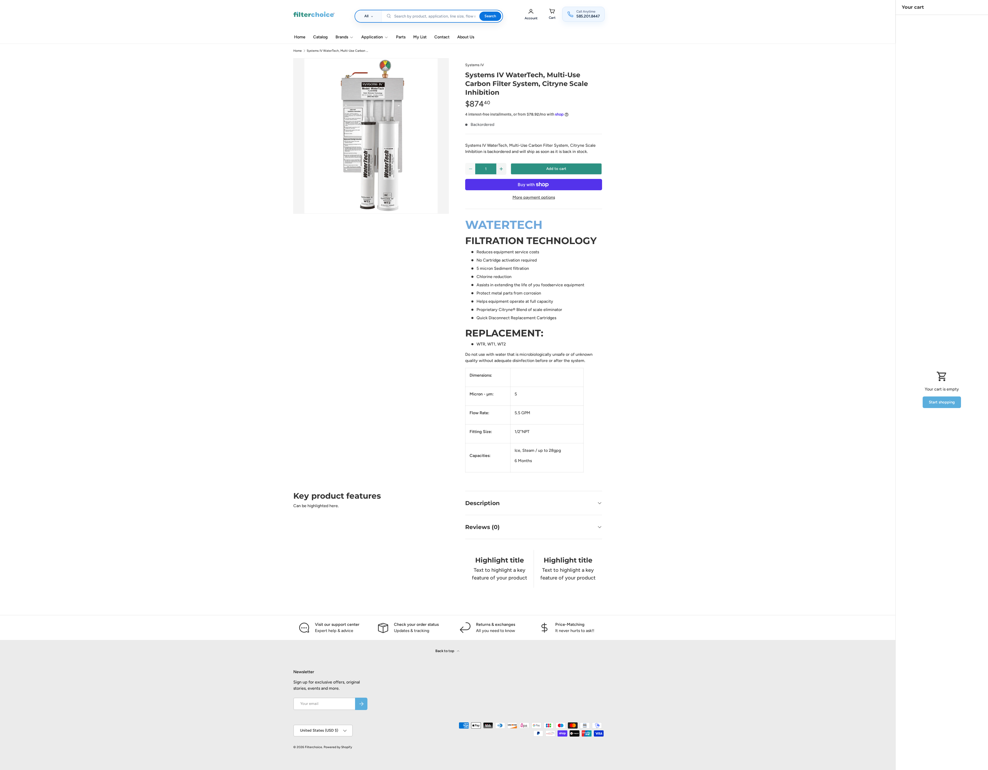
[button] (552, 14)
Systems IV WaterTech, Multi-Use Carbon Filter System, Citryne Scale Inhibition (337, 50)
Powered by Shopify (338, 747)
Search (490, 16)
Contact (441, 36)
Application (372, 36)
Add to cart (556, 168)
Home (299, 36)
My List (420, 36)
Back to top (445, 651)
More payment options (534, 197)
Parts (400, 36)
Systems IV (474, 65)
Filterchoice (313, 747)
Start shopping (942, 402)
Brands (342, 36)
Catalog (320, 36)
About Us (465, 36)
